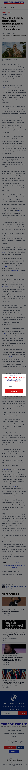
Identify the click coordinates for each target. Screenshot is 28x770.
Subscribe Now (14, 391)
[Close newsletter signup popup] (23, 376)
